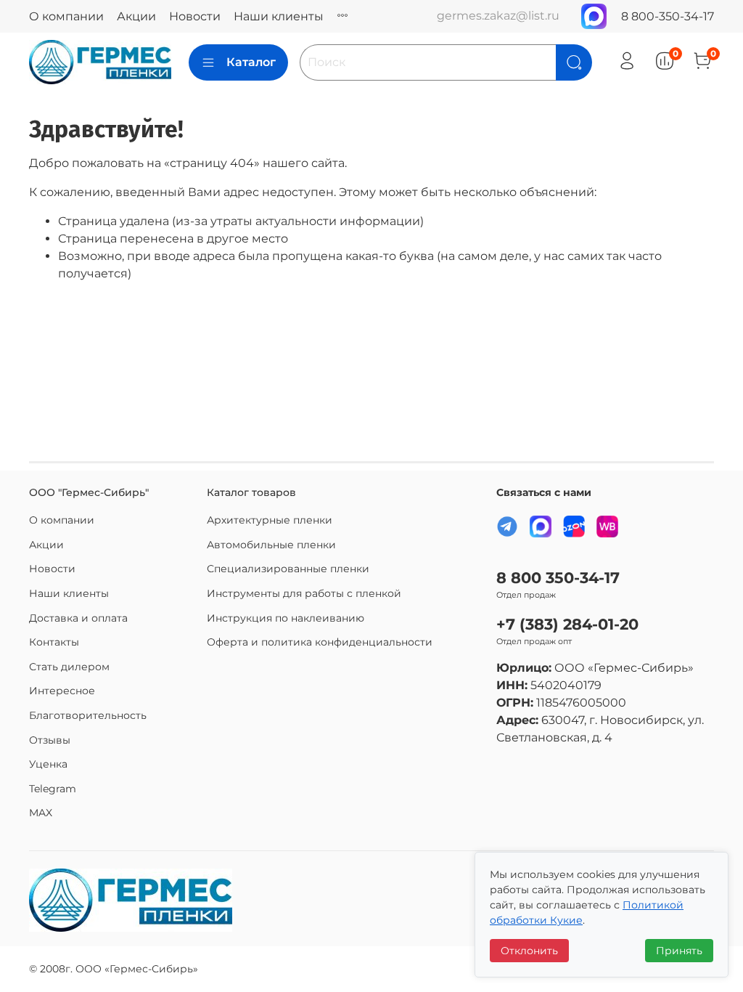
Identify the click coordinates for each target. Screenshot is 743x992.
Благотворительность (88, 715)
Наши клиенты (279, 16)
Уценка (48, 764)
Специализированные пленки (288, 568)
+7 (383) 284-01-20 (567, 624)
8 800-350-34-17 (667, 16)
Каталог (251, 62)
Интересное (62, 690)
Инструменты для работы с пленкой (304, 593)
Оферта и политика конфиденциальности (319, 642)
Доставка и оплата (78, 618)
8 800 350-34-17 (558, 578)
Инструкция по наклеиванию (285, 618)
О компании (66, 16)
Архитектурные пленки (269, 520)
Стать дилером (69, 666)
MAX (40, 812)
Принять (679, 950)
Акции (136, 16)
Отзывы (49, 740)
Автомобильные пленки (271, 544)
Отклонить (529, 950)
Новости (195, 16)
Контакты (54, 642)
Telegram (52, 788)
